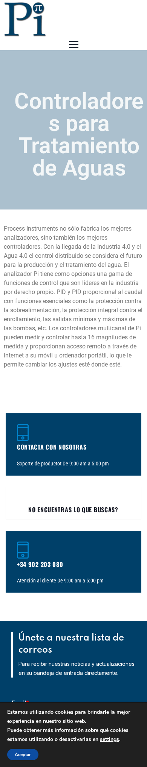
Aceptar (23, 755)
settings (109, 739)
